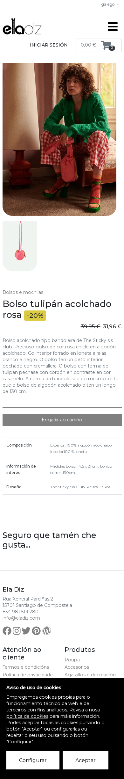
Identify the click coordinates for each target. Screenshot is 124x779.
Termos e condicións (26, 667)
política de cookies (27, 716)
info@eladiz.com (21, 618)
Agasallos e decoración (90, 675)
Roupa (72, 660)
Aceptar (85, 760)
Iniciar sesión (49, 45)
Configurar (33, 760)
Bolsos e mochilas (23, 292)
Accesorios (77, 667)
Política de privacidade (28, 675)
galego (108, 4)
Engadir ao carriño (62, 420)
